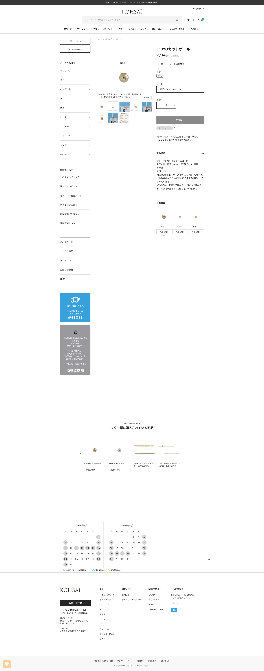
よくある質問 (66, 251)
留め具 (132, 29)
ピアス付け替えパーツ (71, 195)
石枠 (121, 29)
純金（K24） (158, 29)
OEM (62, 279)
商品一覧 (68, 29)
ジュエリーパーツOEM (131, 599)
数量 (158, 99)
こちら (181, 64)
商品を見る (164, 232)
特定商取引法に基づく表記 (103, 661)
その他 (193, 29)
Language (197, 8)
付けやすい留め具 (68, 205)
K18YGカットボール (92, 463)
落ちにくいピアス (68, 186)
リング (143, 29)
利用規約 (140, 661)
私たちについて (67, 260)
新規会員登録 (77, 49)
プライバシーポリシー (125, 661)
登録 (174, 610)
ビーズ (63, 117)
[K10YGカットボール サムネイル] (102, 107)
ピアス (94, 29)
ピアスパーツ (105, 599)
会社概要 (151, 661)
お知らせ (125, 594)
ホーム (99, 39)
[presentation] (81, 454)
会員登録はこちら (155, 609)
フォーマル (65, 135)
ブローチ (64, 126)
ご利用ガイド (66, 242)
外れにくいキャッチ (69, 177)
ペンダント (108, 29)
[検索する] (177, 19)
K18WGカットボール (117, 463)
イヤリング (81, 29)
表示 (160, 76)
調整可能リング (67, 223)
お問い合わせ (66, 269)
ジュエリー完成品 (177, 29)
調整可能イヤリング (69, 214)
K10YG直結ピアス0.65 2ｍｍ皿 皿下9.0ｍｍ (169, 464)
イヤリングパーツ (107, 594)
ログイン (77, 41)
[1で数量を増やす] (174, 105)
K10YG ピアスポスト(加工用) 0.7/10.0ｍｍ (144, 464)
